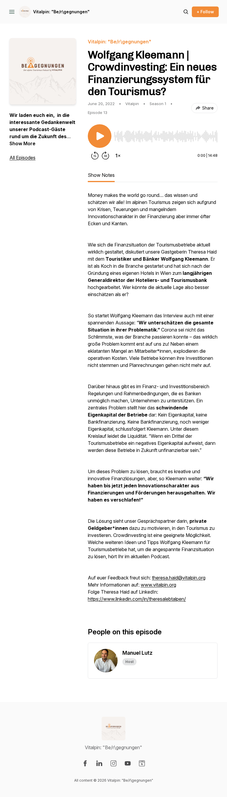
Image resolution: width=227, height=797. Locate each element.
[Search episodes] (186, 11)
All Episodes (22, 158)
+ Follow (205, 11)
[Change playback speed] (118, 155)
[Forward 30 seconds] (105, 155)
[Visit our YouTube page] (128, 763)
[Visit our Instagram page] (113, 763)
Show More (22, 143)
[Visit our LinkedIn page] (99, 763)
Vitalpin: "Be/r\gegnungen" (61, 11)
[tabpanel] (153, 400)
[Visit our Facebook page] (85, 763)
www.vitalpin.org (158, 585)
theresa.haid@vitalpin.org (178, 578)
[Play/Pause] (99, 136)
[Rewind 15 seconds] (95, 155)
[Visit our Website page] (142, 763)
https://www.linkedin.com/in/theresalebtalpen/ (137, 599)
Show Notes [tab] (101, 175)
